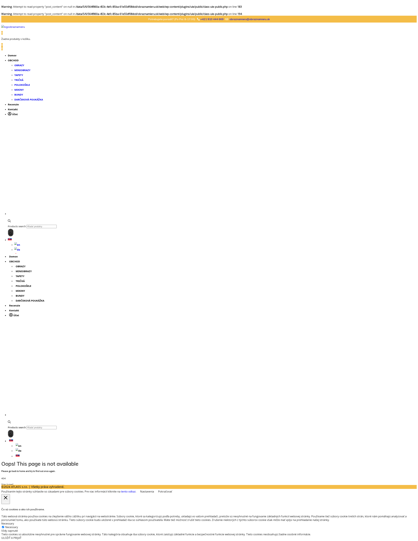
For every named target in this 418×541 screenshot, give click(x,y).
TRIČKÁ (18, 80)
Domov (12, 55)
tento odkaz (128, 491)
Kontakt (13, 109)
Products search (17, 226)
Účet (14, 114)
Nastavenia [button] (147, 491)
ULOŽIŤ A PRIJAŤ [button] (11, 538)
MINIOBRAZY (22, 70)
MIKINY (19, 89)
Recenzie (13, 104)
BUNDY (18, 94)
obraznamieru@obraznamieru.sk (249, 19)
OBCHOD (13, 60)
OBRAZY (19, 65)
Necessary (11, 527)
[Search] (10, 232)
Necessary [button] (7, 523)
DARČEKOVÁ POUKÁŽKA (28, 99)
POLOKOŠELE (22, 84)
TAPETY (18, 75)
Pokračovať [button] (165, 491)
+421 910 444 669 (212, 19)
